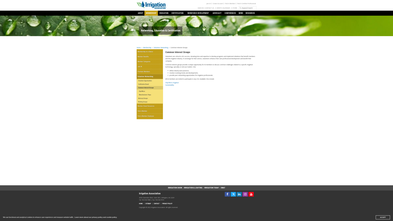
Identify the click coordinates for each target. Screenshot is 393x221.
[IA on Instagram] (245, 194)
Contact (157, 203)
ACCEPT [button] (383, 217)
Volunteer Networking (161, 47)
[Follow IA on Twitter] (233, 194)
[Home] (151, 5)
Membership (147, 47)
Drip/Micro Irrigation (172, 83)
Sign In (200, 8)
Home (139, 47)
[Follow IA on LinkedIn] (239, 194)
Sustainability (169, 85)
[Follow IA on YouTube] (251, 194)
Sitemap (148, 203)
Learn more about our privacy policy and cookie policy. (96, 217)
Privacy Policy (167, 203)
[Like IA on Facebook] (227, 194)
